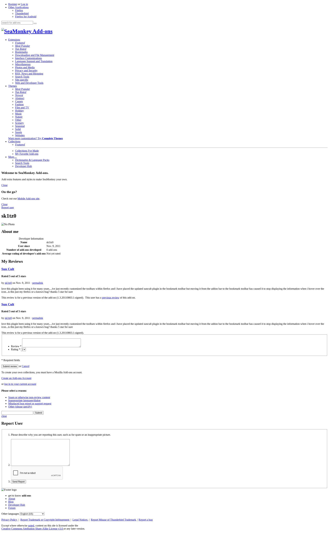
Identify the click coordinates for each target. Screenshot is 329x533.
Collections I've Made (27, 150)
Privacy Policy (9, 519)
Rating (15, 349)
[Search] (35, 23)
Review (16, 346)
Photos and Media (25, 67)
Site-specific (21, 79)
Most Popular (22, 45)
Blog (11, 501)
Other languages (10, 513)
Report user (7, 207)
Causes (19, 101)
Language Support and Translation (33, 61)
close (4, 416)
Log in (24, 4)
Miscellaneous (23, 64)
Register (12, 4)
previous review (110, 297)
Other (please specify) (20, 406)
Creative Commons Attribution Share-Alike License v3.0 (32, 528)
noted (31, 525)
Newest (19, 95)
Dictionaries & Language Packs (32, 160)
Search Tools (22, 76)
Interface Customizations (28, 58)
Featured (20, 42)
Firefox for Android (25, 16)
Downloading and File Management (34, 55)
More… (12, 156)
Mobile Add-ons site (28, 198)
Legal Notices (80, 519)
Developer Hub (23, 166)
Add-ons (42, 31)
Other (18, 119)
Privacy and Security (26, 70)
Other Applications (18, 7)
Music (18, 113)
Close (4, 185)
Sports (18, 132)
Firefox (19, 10)
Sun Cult (7, 269)
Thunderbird (22, 13)
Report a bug (146, 519)
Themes (12, 85)
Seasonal (20, 126)
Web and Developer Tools (29, 82)
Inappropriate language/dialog (24, 400)
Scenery (19, 123)
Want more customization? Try (35, 138)
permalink (37, 282)
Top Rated (20, 48)
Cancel (25, 366)
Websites (20, 135)
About (11, 498)
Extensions (14, 39)
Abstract (19, 98)
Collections (14, 141)
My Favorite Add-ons (26, 153)
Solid (18, 129)
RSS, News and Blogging (29, 73)
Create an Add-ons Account (16, 378)
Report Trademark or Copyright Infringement (45, 519)
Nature (18, 116)
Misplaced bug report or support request (29, 403)
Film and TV (22, 107)
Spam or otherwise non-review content (29, 397)
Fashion (19, 104)
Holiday (19, 110)
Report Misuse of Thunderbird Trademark (114, 519)
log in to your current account (20, 384)
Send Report (18, 481)
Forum (11, 507)
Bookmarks (21, 52)
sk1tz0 (8, 282)
